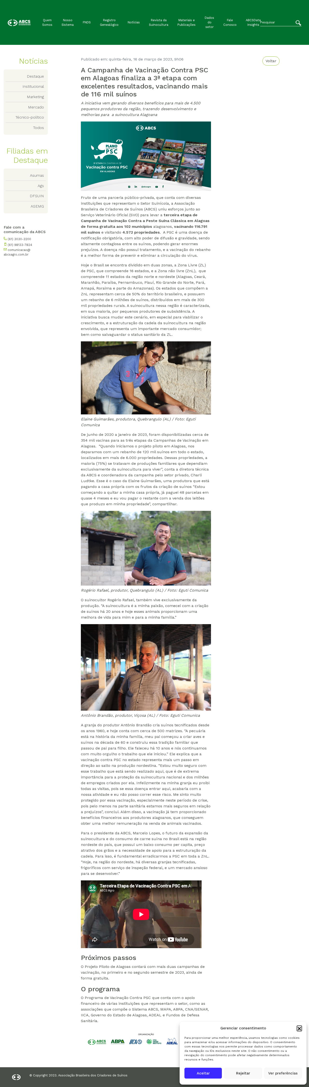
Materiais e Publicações (186, 22)
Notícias (134, 22)
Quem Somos (47, 22)
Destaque (35, 76)
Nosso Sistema (68, 22)
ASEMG (37, 206)
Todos (38, 127)
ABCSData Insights (253, 22)
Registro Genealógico (109, 22)
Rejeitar (243, 1073)
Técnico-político (29, 117)
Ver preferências (283, 1073)
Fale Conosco (230, 22)
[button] (299, 1028)
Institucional (33, 86)
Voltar (271, 61)
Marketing (35, 97)
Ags (41, 185)
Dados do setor (209, 22)
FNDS (87, 22)
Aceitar (203, 1073)
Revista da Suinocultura (158, 22)
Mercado (36, 107)
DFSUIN (37, 196)
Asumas (37, 175)
